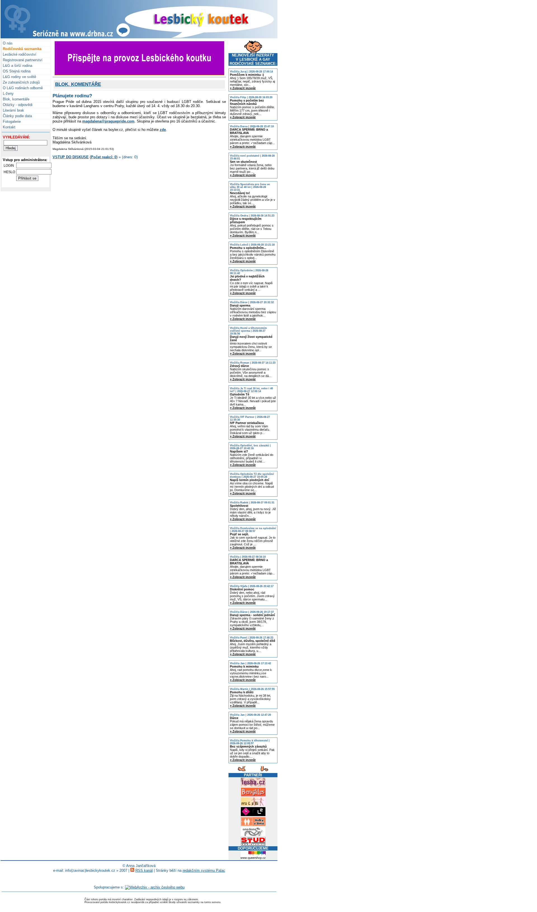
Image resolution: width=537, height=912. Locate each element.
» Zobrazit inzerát (243, 88)
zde (163, 130)
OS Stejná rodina (16, 71)
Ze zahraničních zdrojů (21, 82)
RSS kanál (144, 870)
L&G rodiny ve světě (19, 77)
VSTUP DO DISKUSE (71, 157)
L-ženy (8, 93)
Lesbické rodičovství (19, 54)
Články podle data (17, 116)
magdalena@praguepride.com (108, 121)
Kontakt (8, 127)
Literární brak (13, 110)
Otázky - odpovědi (17, 105)
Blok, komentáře (15, 99)
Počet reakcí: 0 (103, 157)
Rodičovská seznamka (21, 49)
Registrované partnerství (22, 60)
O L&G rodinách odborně (22, 88)
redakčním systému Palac (204, 870)
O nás (7, 43)
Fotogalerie (11, 121)
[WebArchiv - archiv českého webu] (155, 887)
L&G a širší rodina (17, 65)
